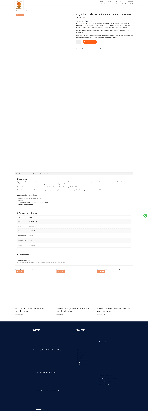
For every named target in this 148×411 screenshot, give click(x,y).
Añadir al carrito (90, 42)
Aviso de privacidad (104, 384)
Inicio (86, 3)
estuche (101, 48)
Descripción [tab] (19, 174)
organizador (107, 48)
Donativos (79, 358)
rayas (111, 48)
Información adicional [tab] (31, 174)
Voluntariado (80, 360)
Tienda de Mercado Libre (105, 375)
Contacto (115, 1)
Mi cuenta (121, 1)
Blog (98, 1)
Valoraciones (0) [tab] (44, 174)
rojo (114, 48)
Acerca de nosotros (94, 3)
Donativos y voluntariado (107, 3)
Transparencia (119, 3)
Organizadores (21, 10)
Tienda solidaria (129, 3)
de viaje (97, 48)
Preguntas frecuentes (105, 1)
